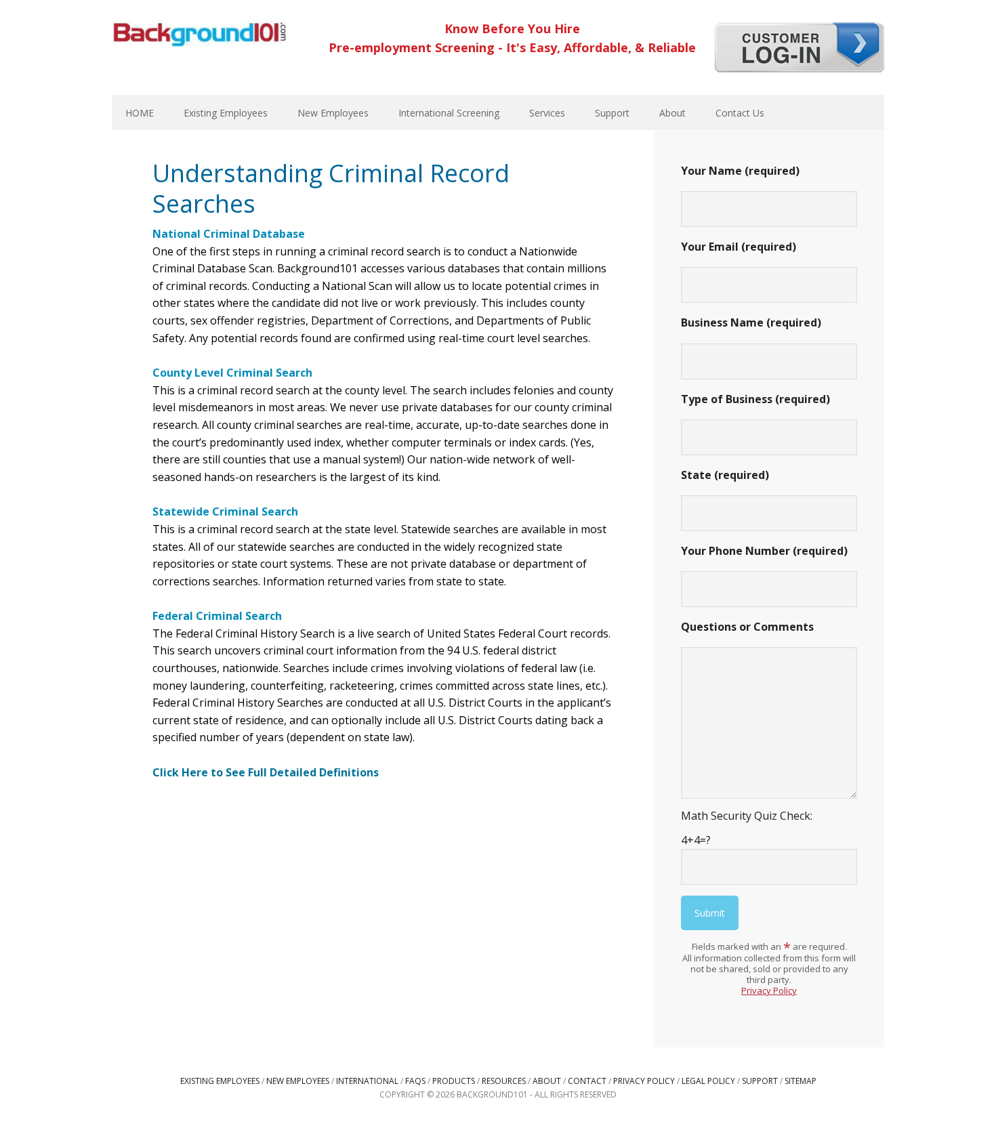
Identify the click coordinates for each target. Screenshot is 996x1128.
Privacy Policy (769, 990)
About (547, 1081)
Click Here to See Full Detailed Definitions (265, 772)
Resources (504, 1081)
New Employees (297, 1081)
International (367, 1081)
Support (760, 1081)
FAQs (415, 1081)
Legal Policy (708, 1081)
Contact (587, 1081)
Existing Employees (220, 1081)
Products (453, 1081)
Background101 (200, 34)
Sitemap (800, 1081)
